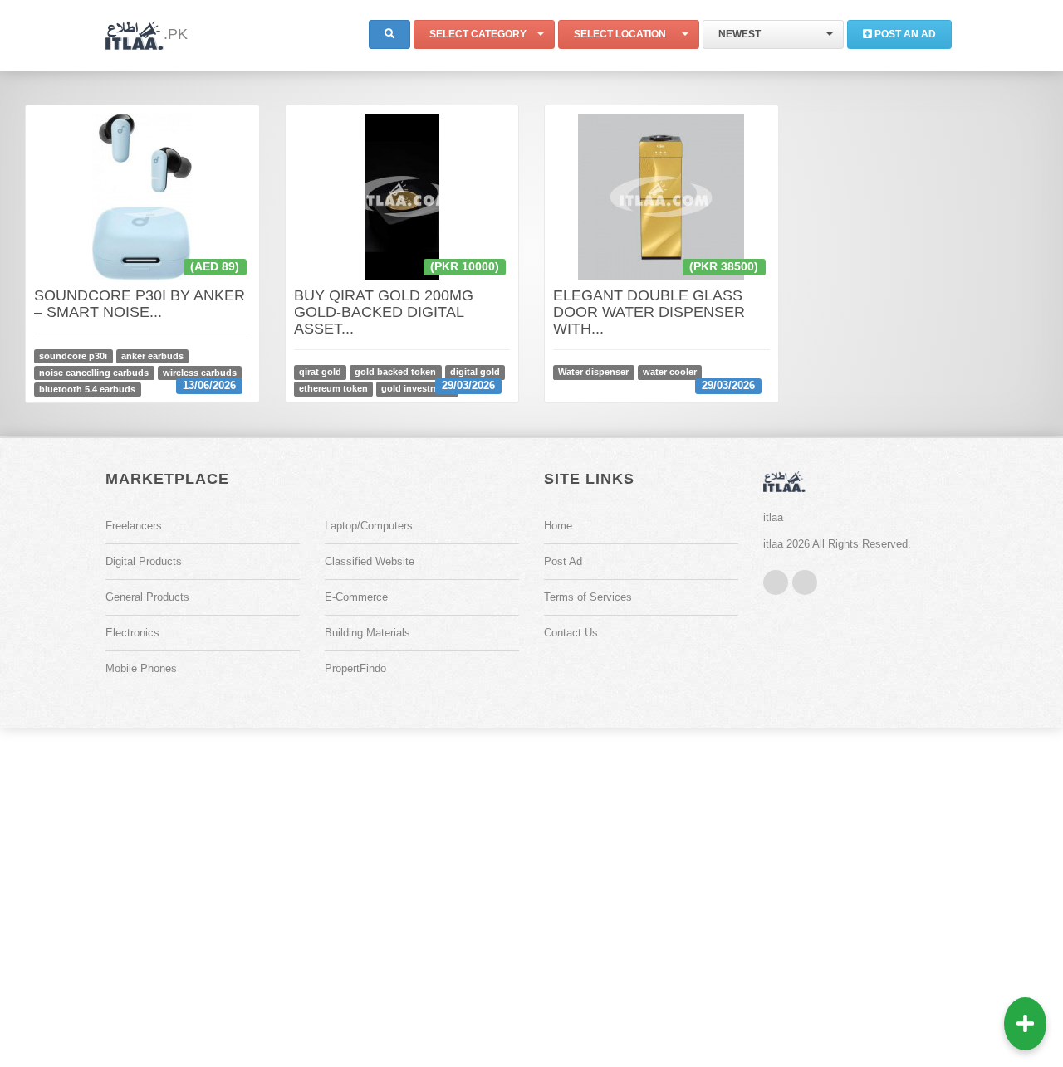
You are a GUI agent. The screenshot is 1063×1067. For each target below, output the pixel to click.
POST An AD (904, 34)
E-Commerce (356, 597)
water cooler (670, 372)
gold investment (417, 388)
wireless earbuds (200, 373)
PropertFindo (355, 668)
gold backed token (395, 372)
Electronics (132, 632)
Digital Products (143, 561)
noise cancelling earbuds (94, 373)
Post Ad (563, 561)
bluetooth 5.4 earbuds (87, 389)
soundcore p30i (73, 356)
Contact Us (571, 632)
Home (558, 525)
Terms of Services (588, 597)
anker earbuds (152, 356)
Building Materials (367, 632)
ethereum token (333, 388)
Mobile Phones (141, 668)
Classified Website (369, 561)
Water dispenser (593, 372)
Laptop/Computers (369, 525)
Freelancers (133, 525)
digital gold (475, 372)
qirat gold (320, 372)
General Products (147, 597)
